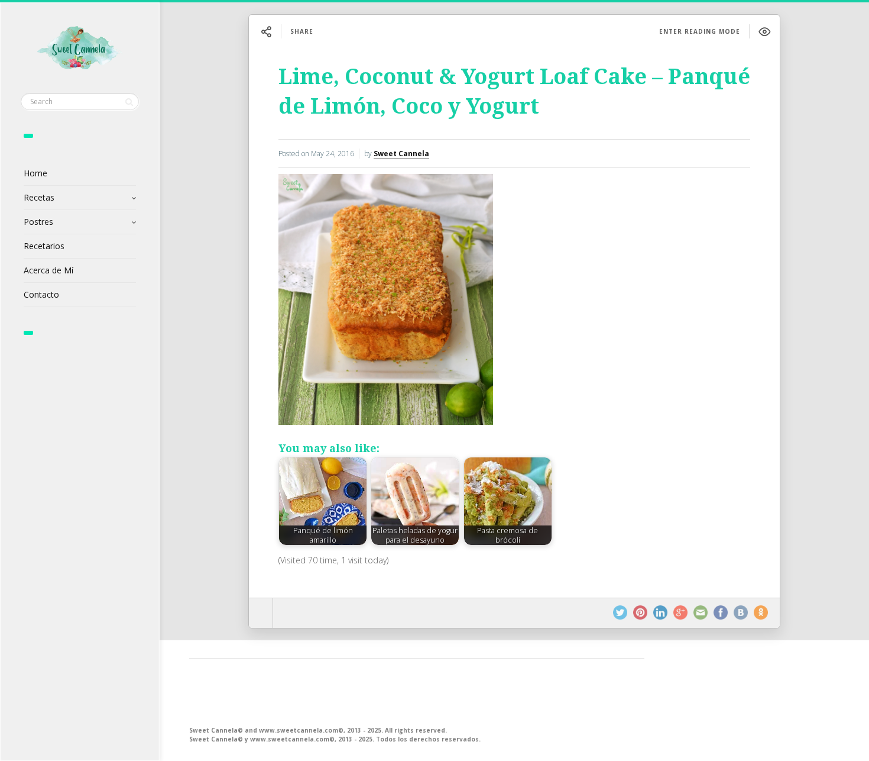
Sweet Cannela (401, 154)
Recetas (39, 197)
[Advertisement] (416, 691)
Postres (38, 221)
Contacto (41, 294)
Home (35, 173)
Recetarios (44, 245)
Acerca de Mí (48, 270)
